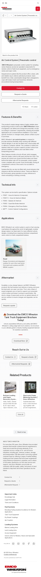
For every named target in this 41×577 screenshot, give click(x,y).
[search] (38, 3)
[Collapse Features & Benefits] (37, 117)
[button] (20, 117)
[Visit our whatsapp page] (34, 543)
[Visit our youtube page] (23, 543)
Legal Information (10, 500)
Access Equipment (10, 533)
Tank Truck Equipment (12, 514)
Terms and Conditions (11, 502)
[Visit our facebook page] (29, 543)
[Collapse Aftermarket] (37, 278)
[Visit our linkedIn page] (13, 543)
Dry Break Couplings (11, 517)
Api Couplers (9, 520)
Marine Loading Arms (11, 527)
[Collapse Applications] (37, 218)
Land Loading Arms (11, 530)
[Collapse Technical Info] (37, 185)
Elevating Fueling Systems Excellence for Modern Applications (20, 511)
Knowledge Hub (10, 497)
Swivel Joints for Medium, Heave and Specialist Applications (20, 537)
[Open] (38, 9)
